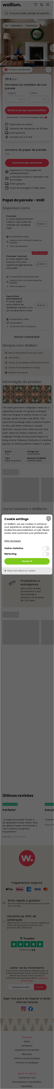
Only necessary (12, 541)
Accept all (27, 561)
